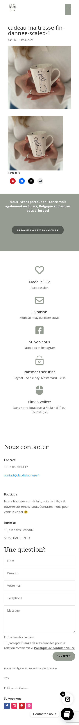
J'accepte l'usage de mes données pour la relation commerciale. (39, 645)
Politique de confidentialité (54, 648)
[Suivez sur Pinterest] (22, 706)
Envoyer (64, 656)
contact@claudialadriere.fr (22, 475)
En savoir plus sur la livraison (37, 230)
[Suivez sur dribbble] (29, 706)
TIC (14, 40)
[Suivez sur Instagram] (14, 706)
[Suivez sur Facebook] (7, 706)
